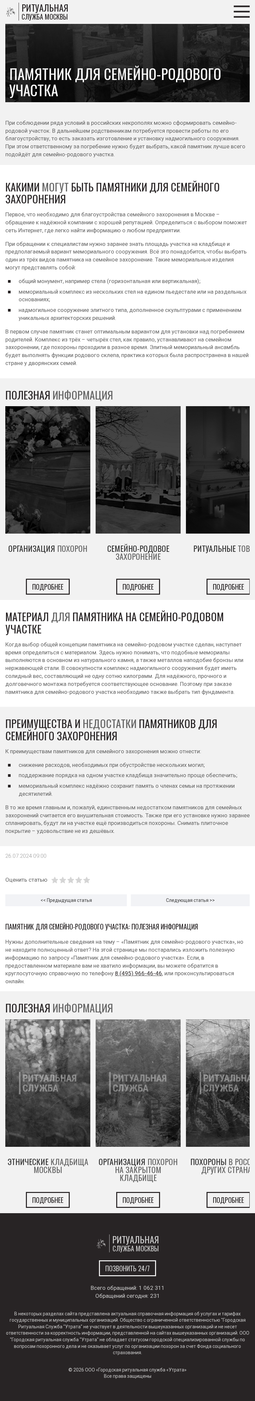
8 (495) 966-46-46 (138, 973)
